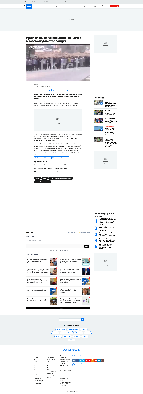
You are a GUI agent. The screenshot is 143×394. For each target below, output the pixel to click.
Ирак (44, 178)
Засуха (85, 336)
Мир (55, 6)
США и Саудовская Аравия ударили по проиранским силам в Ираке (50, 168)
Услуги (48, 355)
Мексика (76, 336)
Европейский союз (67, 332)
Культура (83, 6)
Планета (36, 363)
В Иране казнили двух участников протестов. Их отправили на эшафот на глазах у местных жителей (54, 172)
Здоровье (78, 332)
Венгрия (88, 332)
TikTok (71, 340)
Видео (35, 374)
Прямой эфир (114, 6)
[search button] (74, 2)
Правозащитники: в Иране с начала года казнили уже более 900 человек (52, 164)
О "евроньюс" (63, 357)
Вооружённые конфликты (42, 181)
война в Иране (61, 329)
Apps (48, 369)
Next (77, 6)
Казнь (37, 178)
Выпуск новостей (51, 359)
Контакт (62, 372)
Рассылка (76, 365)
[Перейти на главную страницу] (29, 6)
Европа (50, 6)
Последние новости (41, 6)
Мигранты (67, 336)
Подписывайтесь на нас (80, 355)
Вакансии (62, 374)
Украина (55, 332)
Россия (84, 329)
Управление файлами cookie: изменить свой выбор (65, 383)
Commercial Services (65, 359)
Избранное (99, 98)
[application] (58, 62)
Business (61, 6)
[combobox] (82, 2)
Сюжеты (36, 355)
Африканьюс (50, 373)
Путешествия (70, 6)
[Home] (26, 33)
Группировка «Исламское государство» (60, 178)
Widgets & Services (51, 371)
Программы (37, 376)
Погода (49, 361)
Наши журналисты (39, 378)
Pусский (27, 1)
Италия (58, 336)
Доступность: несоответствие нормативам (64, 378)
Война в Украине (73, 329)
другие (61, 355)
